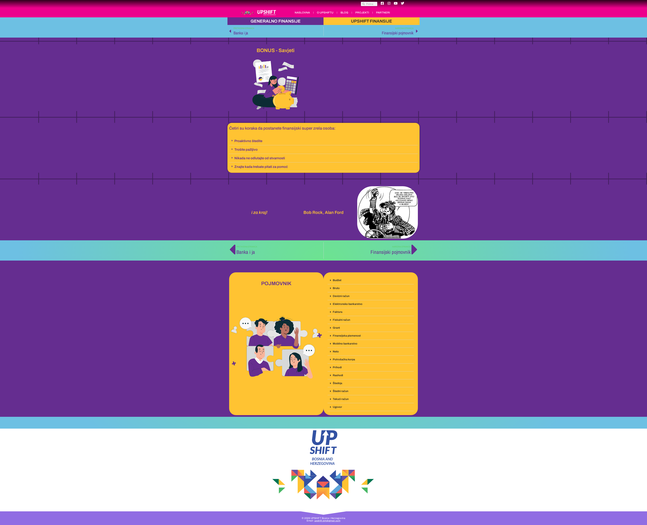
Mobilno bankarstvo (345, 343)
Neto (336, 351)
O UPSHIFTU (325, 12)
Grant (336, 327)
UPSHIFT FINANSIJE (371, 21)
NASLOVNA (302, 12)
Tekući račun (341, 399)
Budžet (337, 280)
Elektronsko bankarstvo (347, 304)
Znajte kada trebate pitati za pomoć (261, 167)
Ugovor (337, 407)
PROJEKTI (362, 12)
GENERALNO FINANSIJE (276, 21)
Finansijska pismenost (347, 335)
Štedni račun (340, 391)
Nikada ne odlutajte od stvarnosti (259, 158)
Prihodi (337, 367)
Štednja (337, 383)
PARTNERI (383, 12)
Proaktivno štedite (248, 141)
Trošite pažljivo (246, 149)
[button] (323, 141)
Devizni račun (341, 296)
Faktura (337, 311)
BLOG (344, 12)
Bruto (336, 288)
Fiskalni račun (341, 319)
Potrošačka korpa (344, 359)
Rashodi (338, 375)
